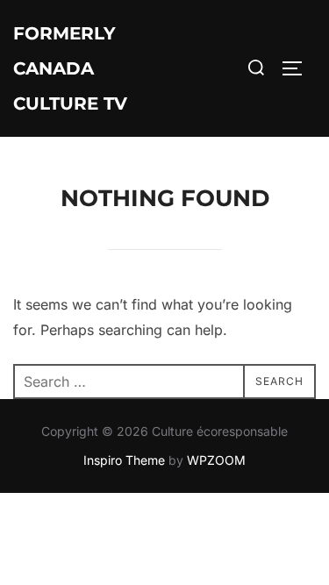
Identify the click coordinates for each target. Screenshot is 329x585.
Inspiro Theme (124, 460)
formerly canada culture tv (70, 68)
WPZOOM (216, 460)
